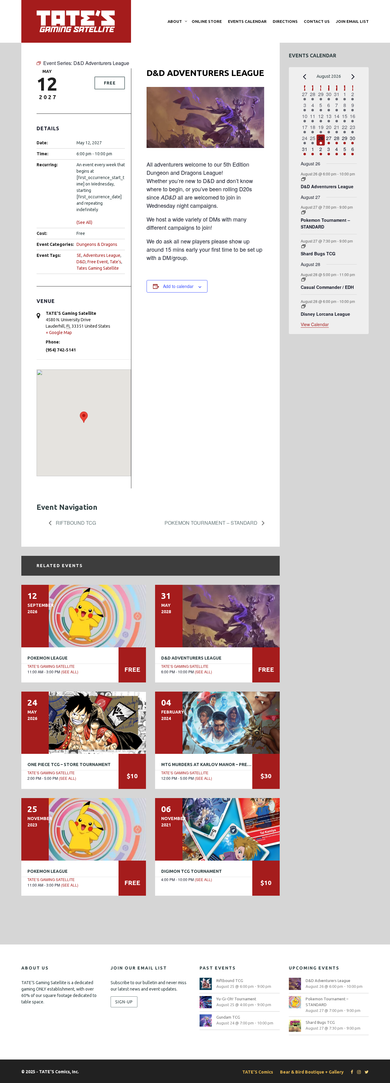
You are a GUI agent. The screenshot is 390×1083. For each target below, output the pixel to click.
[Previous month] (304, 77)
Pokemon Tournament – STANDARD (212, 522)
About (175, 21)
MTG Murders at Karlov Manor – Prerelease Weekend (224, 764)
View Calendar (315, 324)
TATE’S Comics (257, 1072)
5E (78, 255)
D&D (81, 261)
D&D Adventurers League (191, 658)
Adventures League (101, 255)
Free (110, 83)
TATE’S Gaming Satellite (51, 666)
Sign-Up (124, 1001)
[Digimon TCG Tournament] (217, 829)
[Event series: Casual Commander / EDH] (303, 279)
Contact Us (317, 21)
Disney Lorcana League (325, 314)
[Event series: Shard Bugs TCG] (303, 246)
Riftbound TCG (75, 522)
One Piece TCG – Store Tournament (69, 764)
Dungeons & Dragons (96, 244)
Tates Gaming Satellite (97, 268)
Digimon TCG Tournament (191, 871)
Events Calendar (247, 21)
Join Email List (352, 21)
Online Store (207, 21)
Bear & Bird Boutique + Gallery (312, 1072)
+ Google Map (59, 332)
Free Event (97, 261)
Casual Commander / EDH (327, 287)
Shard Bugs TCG (318, 253)
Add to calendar (178, 286)
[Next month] (353, 77)
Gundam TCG (228, 1017)
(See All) (84, 222)
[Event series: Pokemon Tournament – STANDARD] (303, 212)
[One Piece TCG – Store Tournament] (83, 723)
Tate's (115, 261)
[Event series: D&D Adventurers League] (303, 179)
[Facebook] (350, 1072)
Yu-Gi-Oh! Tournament (236, 999)
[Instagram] (357, 1072)
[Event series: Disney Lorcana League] (303, 306)
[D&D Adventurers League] (217, 616)
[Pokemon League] (83, 616)
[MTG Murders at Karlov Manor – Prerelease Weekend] (217, 723)
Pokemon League (47, 658)
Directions (285, 21)
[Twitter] (365, 1072)
